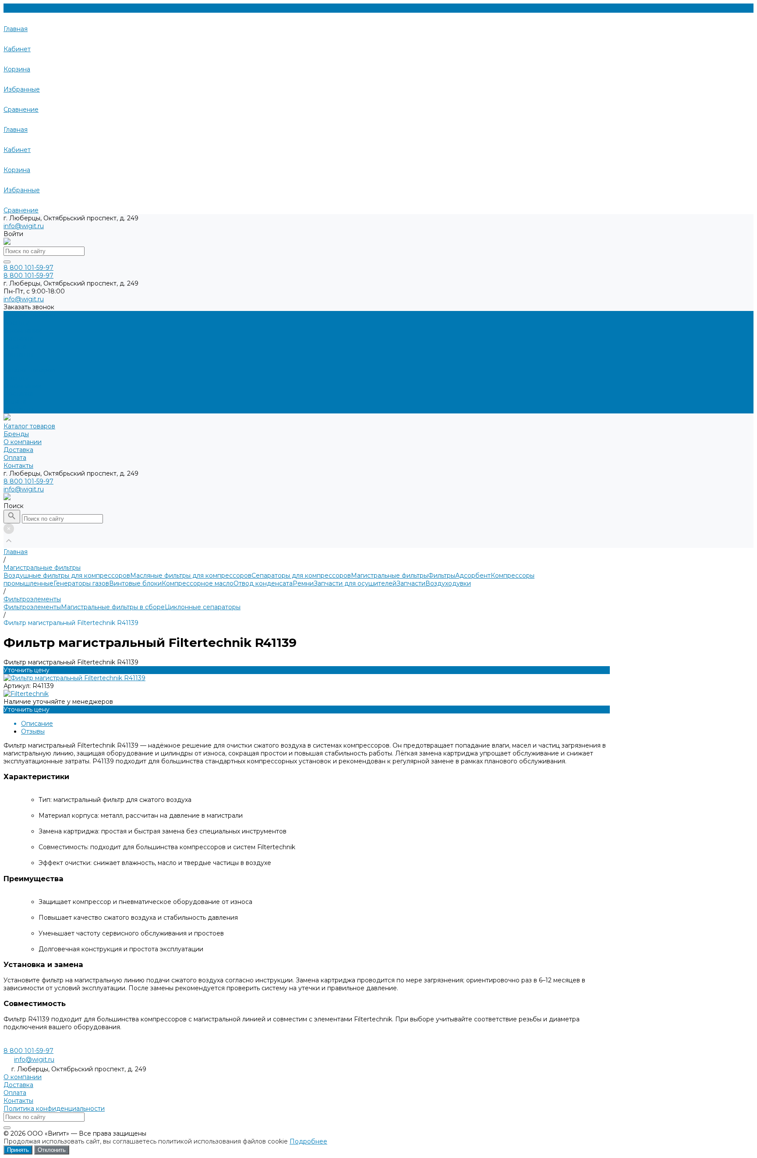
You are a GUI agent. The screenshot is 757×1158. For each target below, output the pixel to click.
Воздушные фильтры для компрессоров (67, 575)
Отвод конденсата (263, 583)
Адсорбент (473, 575)
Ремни (303, 583)
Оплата (15, 402)
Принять (18, 1150)
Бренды (16, 378)
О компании (23, 386)
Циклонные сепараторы (203, 607)
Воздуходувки (448, 583)
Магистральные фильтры (389, 575)
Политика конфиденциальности (54, 1108)
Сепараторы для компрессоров (301, 575)
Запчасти (410, 583)
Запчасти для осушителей (355, 583)
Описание (37, 723)
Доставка (18, 394)
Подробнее (308, 1141)
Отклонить (52, 1150)
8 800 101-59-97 (28, 481)
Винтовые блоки (135, 583)
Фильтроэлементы (32, 607)
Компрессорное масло (197, 583)
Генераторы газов (81, 583)
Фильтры (441, 575)
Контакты (18, 409)
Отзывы (33, 731)
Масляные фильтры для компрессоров (190, 575)
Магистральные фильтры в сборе (113, 607)
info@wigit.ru (24, 226)
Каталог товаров (29, 370)
